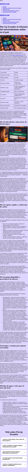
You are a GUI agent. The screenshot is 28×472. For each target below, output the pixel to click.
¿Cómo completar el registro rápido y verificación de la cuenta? (12, 446)
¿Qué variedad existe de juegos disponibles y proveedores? (11, 452)
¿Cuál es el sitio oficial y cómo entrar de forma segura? (13, 440)
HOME (4, 6)
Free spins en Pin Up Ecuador (9, 12)
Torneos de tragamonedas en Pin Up (11, 10)
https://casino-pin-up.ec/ (17, 55)
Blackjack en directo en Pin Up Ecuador (12, 8)
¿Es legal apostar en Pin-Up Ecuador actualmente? (12, 458)
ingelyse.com (4, 4)
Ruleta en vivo (6, 9)
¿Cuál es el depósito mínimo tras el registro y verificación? (11, 465)
